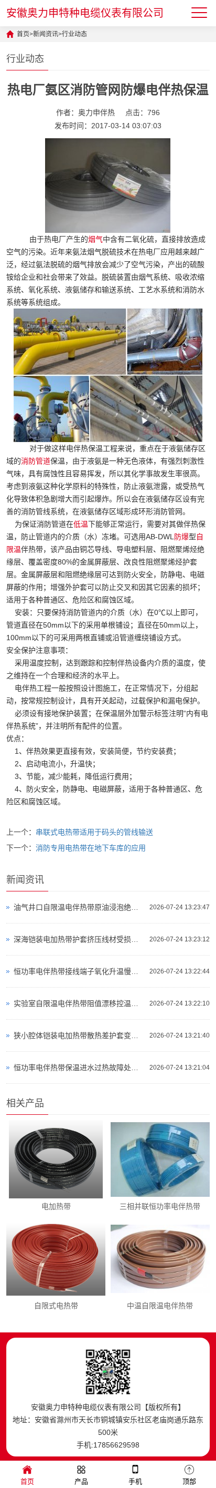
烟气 (95, 239)
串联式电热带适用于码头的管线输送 (94, 832)
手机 (135, 1481)
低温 (80, 524)
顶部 (189, 1481)
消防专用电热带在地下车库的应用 (91, 848)
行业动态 (74, 34)
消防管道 (35, 461)
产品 (81, 1481)
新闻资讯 (45, 34)
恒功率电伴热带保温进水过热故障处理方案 (79, 1067)
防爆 (181, 536)
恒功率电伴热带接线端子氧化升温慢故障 (79, 971)
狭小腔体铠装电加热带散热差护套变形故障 (79, 1035)
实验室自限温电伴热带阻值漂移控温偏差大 (79, 1003)
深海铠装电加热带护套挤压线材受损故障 (79, 939)
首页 (23, 34)
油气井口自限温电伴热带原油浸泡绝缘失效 (79, 907)
